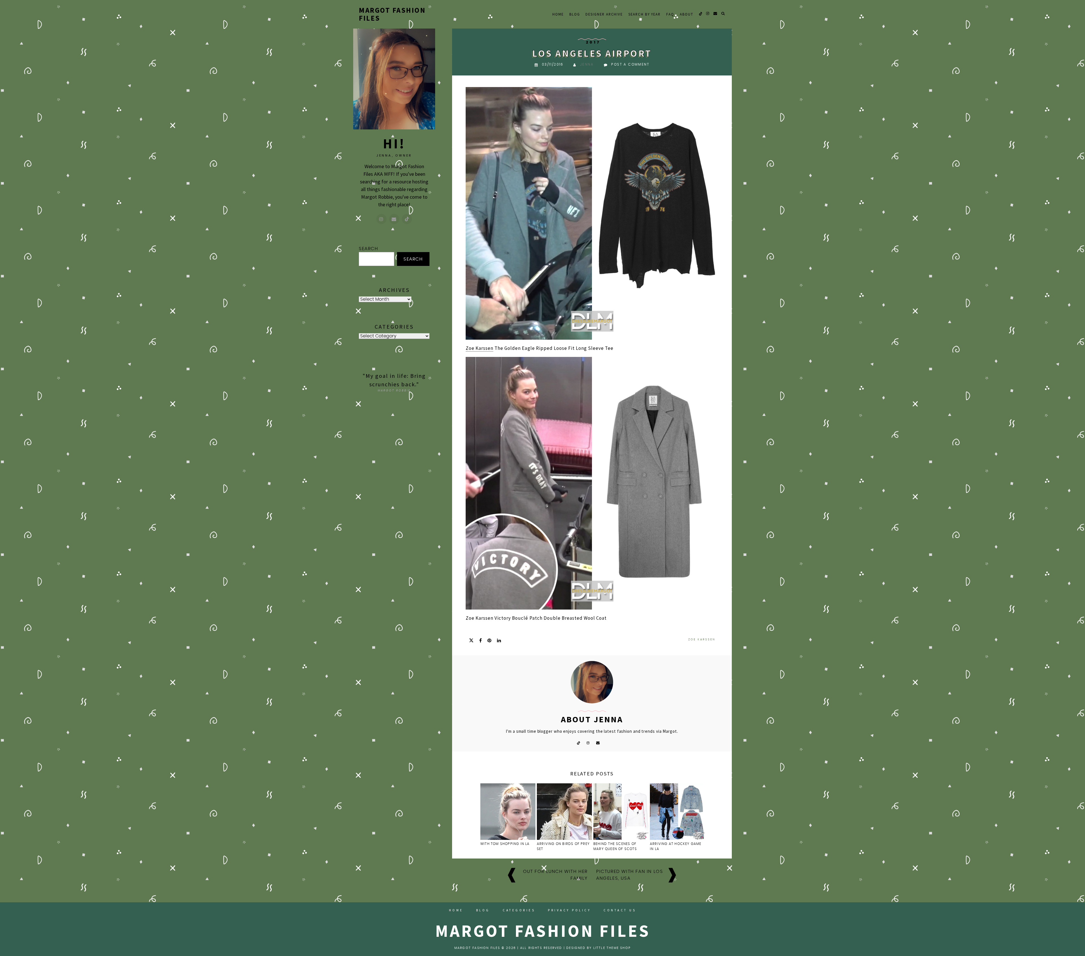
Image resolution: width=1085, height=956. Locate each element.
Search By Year (644, 14)
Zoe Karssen (479, 348)
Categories (519, 910)
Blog (574, 14)
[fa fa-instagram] (708, 13)
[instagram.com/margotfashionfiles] (381, 219)
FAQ (670, 14)
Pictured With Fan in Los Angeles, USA (629, 875)
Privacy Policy (569, 910)
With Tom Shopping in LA (505, 844)
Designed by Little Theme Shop (598, 948)
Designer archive (604, 14)
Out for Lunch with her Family (555, 875)
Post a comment (630, 64)
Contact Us (620, 910)
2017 (593, 42)
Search (368, 248)
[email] (715, 13)
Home (558, 14)
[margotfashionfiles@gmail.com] (394, 219)
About (686, 14)
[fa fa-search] (723, 13)
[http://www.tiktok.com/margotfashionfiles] (407, 219)
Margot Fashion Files (392, 14)
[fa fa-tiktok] (700, 13)
